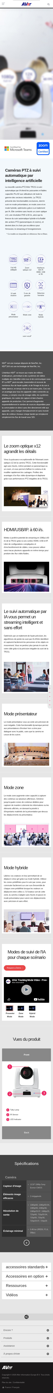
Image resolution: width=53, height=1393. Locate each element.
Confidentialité (19, 1382)
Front (26, 1055)
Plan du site (6, 1382)
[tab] (50, 688)
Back (26, 1132)
